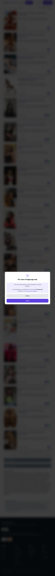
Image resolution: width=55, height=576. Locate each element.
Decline (27, 296)
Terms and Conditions (31, 291)
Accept (27, 300)
